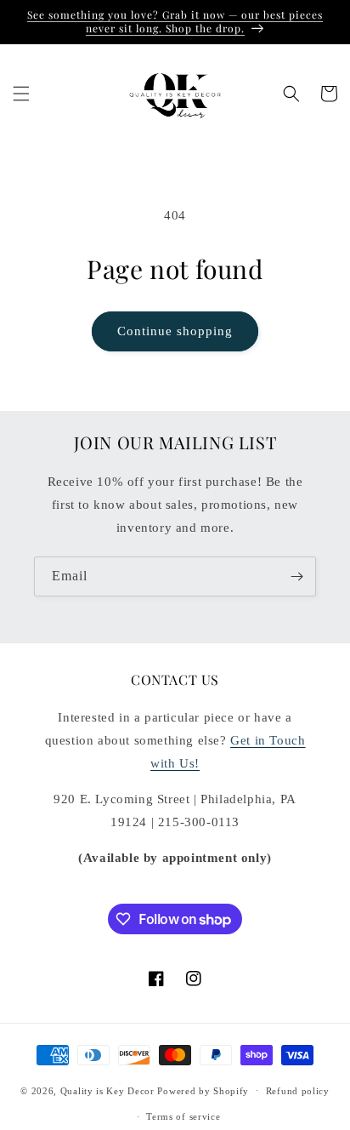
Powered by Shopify (203, 1090)
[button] (21, 93)
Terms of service (183, 1116)
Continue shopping (175, 331)
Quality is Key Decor (107, 1090)
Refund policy (298, 1091)
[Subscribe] (296, 576)
